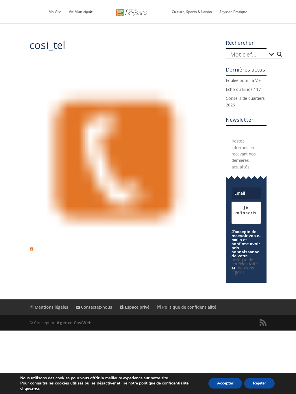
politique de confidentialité (245, 262)
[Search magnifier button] (279, 54)
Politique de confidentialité (188, 307)
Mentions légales (51, 307)
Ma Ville (55, 12)
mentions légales (243, 270)
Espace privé (136, 307)
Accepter (225, 383)
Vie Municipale (81, 12)
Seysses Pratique (233, 12)
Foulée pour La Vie (243, 80)
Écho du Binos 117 (243, 89)
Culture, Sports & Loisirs (192, 12)
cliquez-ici (29, 388)
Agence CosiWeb (74, 322)
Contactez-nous (96, 307)
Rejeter (259, 383)
